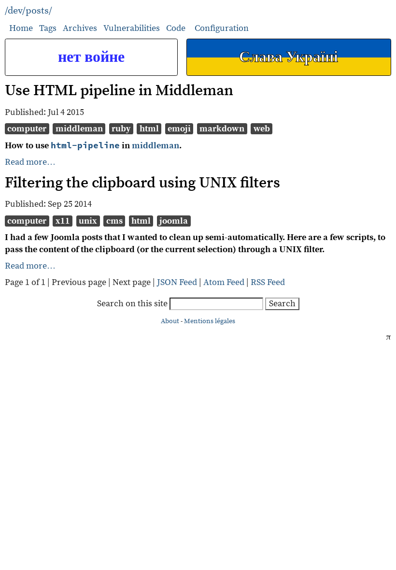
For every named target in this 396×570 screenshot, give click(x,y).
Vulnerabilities (131, 28)
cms (114, 221)
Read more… (30, 162)
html (149, 128)
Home (21, 28)
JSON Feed (177, 282)
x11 (63, 221)
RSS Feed (268, 282)
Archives (80, 28)
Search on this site (133, 303)
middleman (79, 128)
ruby (121, 128)
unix (88, 221)
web (262, 128)
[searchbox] (216, 304)
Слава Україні (288, 57)
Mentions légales (209, 321)
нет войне (91, 57)
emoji (179, 128)
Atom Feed (223, 282)
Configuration (222, 28)
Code (175, 28)
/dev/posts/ (28, 11)
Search (282, 303)
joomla (173, 221)
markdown (221, 128)
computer (26, 128)
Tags (48, 28)
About (170, 321)
